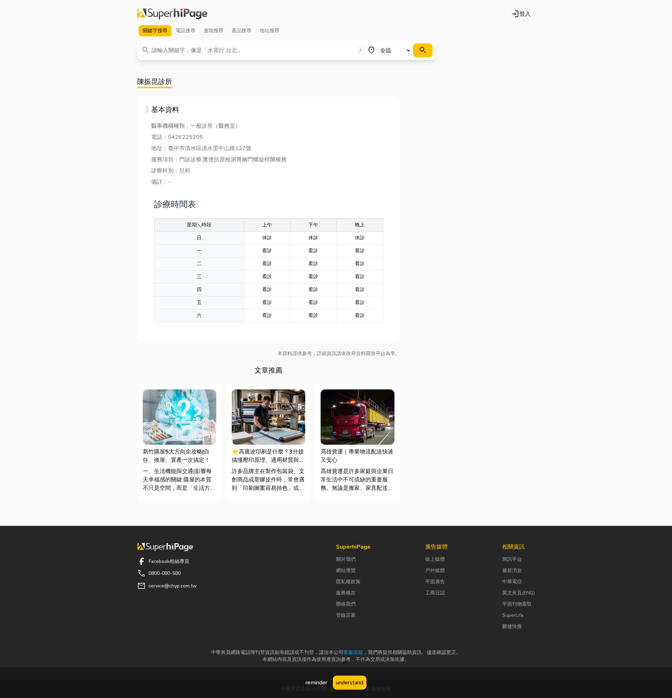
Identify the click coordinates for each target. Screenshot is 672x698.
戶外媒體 (435, 570)
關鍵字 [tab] (155, 30)
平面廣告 (435, 581)
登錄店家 (346, 615)
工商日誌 (435, 593)
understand (349, 682)
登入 (521, 14)
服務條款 (346, 593)
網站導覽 (346, 570)
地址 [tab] (269, 30)
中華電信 (512, 581)
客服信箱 (353, 652)
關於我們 (346, 559)
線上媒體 (435, 559)
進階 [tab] (213, 30)
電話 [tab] (185, 30)
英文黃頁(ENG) (518, 593)
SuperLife (513, 615)
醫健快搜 (512, 626)
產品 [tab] (241, 30)
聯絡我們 (346, 604)
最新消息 (512, 570)
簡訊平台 (512, 559)
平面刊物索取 (517, 604)
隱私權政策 (348, 581)
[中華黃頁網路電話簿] (172, 14)
